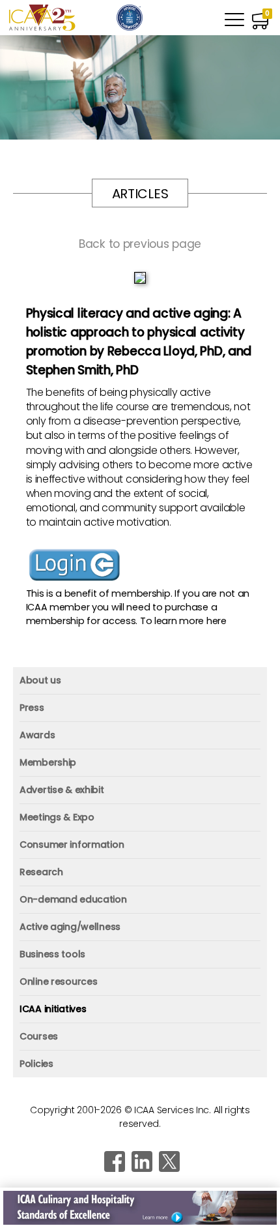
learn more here (190, 620)
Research (41, 871)
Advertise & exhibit (62, 789)
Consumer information (72, 844)
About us (40, 680)
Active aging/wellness (70, 926)
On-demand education (73, 899)
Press (32, 707)
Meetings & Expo (57, 817)
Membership (48, 762)
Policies (36, 1063)
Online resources (58, 981)
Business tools (52, 954)
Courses (39, 1036)
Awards (37, 734)
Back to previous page (140, 244)
